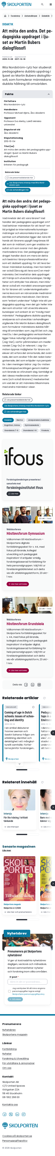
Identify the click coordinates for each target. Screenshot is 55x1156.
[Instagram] (23, 1114)
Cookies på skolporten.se (17, 1136)
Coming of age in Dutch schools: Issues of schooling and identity (19, 716)
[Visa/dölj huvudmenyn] (50, 4)
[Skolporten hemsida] (16, 4)
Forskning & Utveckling (15, 1058)
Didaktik (46, 15)
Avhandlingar (30, 15)
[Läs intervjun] (19, 799)
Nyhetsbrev (9, 1030)
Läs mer (6, 850)
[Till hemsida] (20, 1126)
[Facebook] (26, 685)
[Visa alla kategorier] (33, 707)
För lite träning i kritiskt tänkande (16, 819)
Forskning (15, 15)
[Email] (39, 685)
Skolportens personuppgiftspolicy (28, 994)
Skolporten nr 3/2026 (12, 908)
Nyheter (7, 1053)
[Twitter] (11, 1114)
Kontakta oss (10, 1104)
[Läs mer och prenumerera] (19, 878)
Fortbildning (9, 1049)
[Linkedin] (32, 685)
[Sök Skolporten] (42, 4)
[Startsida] (5, 15)
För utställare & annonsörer (18, 1063)
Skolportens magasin (14, 1034)
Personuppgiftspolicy (14, 1140)
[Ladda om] (44, 698)
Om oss (6, 1068)
